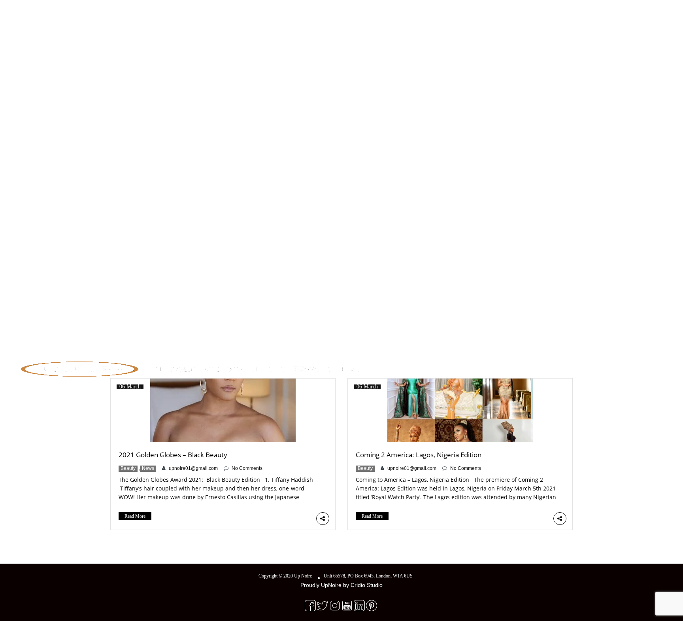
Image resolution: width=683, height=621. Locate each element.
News (148, 468)
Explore (565, 367)
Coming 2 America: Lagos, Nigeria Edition (418, 454)
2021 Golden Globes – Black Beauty (173, 454)
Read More (135, 516)
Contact (628, 367)
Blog (599, 367)
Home (533, 367)
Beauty (128, 468)
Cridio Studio (367, 585)
